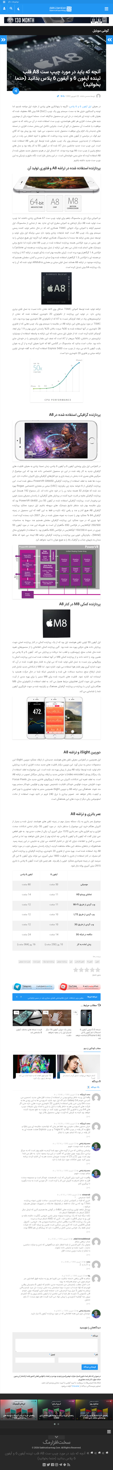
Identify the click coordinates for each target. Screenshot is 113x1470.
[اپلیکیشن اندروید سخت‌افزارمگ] (64, 1464)
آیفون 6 (89, 961)
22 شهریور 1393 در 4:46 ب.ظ (72, 1261)
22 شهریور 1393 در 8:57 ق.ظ (65, 1310)
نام (96, 1354)
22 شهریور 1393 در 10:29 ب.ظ (65, 1123)
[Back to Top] (56, 1437)
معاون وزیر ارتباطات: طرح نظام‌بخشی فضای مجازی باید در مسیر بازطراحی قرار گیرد (56, 998)
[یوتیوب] (80, 986)
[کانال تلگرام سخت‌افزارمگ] (60, 1464)
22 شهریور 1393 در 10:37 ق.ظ (73, 1275)
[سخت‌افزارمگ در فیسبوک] (52, 1464)
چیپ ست (36, 961)
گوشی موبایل (101, 30)
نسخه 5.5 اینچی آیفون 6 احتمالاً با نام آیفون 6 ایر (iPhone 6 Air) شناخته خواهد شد (88, 1034)
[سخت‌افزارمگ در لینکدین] (44, 1464)
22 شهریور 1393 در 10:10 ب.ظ (64, 1170)
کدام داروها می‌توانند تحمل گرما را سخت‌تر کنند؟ (79, 1077)
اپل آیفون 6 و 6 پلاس (80, 107)
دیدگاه (92, 1087)
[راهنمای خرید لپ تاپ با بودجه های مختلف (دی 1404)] (56, 1410)
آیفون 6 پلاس (79, 961)
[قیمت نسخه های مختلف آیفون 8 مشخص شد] (27, 1018)
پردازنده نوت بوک (48, 961)
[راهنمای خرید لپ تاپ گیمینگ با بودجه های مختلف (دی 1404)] (18, 1410)
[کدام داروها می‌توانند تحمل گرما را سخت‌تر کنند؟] (78, 1067)
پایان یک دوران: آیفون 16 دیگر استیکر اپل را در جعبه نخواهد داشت (58, 1032)
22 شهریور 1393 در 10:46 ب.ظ (65, 1094)
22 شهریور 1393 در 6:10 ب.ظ (68, 1194)
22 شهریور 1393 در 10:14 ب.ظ (64, 1143)
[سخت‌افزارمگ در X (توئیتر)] (48, 1464)
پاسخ (88, 1116)
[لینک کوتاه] (58, 96)
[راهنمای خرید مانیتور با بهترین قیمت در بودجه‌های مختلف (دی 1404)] (94, 1410)
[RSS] (68, 1464)
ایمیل (52, 1354)
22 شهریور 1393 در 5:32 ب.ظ (59, 1238)
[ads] (56, 20)
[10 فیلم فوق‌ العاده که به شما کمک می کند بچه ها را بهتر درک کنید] (34, 1067)
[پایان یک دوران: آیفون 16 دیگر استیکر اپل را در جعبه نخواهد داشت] (56, 1018)
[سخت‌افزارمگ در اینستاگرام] (56, 1464)
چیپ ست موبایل (24, 961)
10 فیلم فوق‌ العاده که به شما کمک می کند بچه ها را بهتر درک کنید (35, 1077)
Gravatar (75, 1386)
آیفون (97, 961)
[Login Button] (4, 8)
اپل (71, 961)
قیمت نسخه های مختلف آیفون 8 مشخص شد (29, 1031)
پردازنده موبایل (62, 961)
